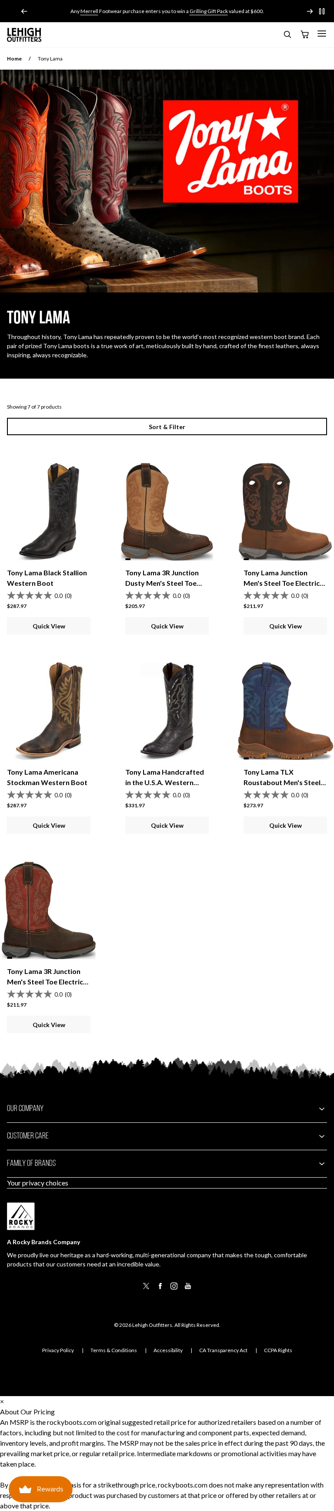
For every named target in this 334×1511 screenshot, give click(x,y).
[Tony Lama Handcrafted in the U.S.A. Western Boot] (167, 711)
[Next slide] (309, 11)
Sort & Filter (167, 426)
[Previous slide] (24, 11)
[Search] (287, 36)
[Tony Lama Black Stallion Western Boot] (48, 512)
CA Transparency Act (223, 1350)
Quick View (49, 626)
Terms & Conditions (113, 1350)
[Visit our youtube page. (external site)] (188, 1289)
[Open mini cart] (304, 34)
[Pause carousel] (322, 11)
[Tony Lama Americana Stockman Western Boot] (48, 711)
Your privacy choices (37, 1183)
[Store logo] (24, 35)
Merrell (89, 11)
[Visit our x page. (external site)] (146, 1289)
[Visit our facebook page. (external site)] (160, 1289)
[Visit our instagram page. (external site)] (174, 1289)
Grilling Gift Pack (209, 11)
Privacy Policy (58, 1350)
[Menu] (322, 33)
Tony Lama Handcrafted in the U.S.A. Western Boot (164, 782)
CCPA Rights (278, 1350)
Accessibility (168, 1350)
